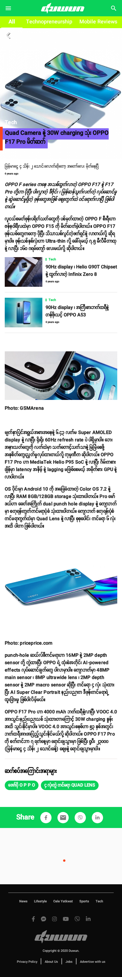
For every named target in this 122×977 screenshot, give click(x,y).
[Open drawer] (8, 8)
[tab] (12, 22)
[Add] (46, 817)
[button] (21, 785)
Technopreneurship (49, 22)
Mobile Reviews (98, 22)
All (12, 22)
